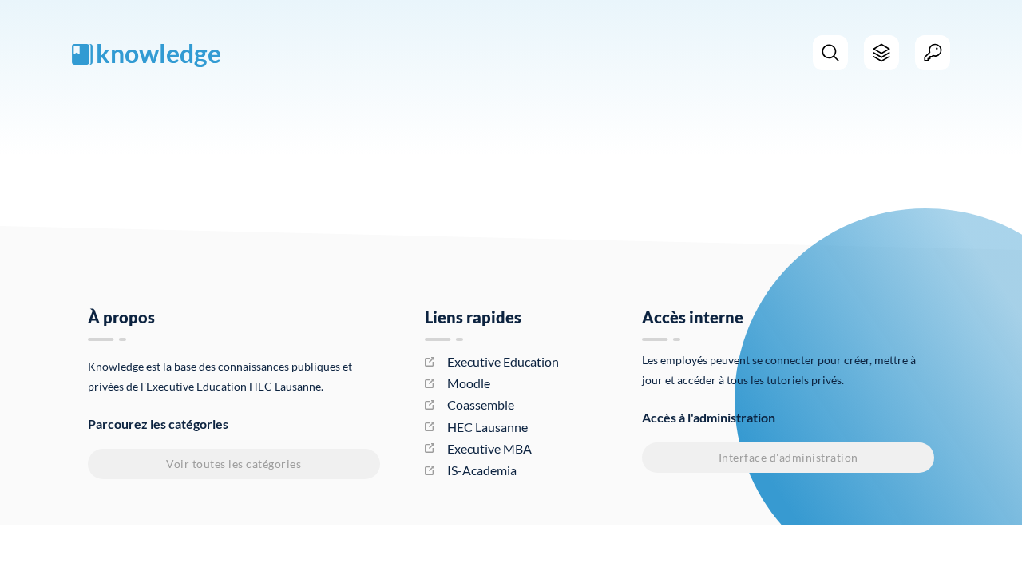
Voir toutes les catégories (233, 463)
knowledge (158, 53)
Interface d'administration (788, 457)
